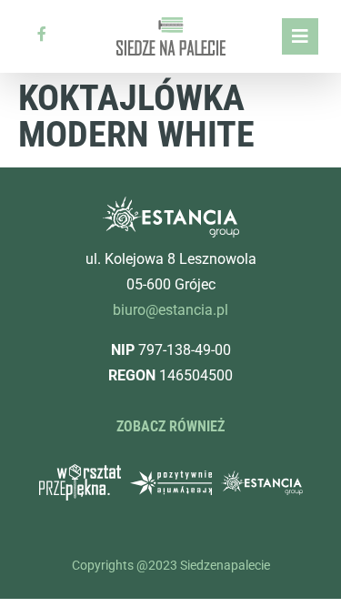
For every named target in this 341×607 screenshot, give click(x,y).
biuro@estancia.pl (170, 310)
